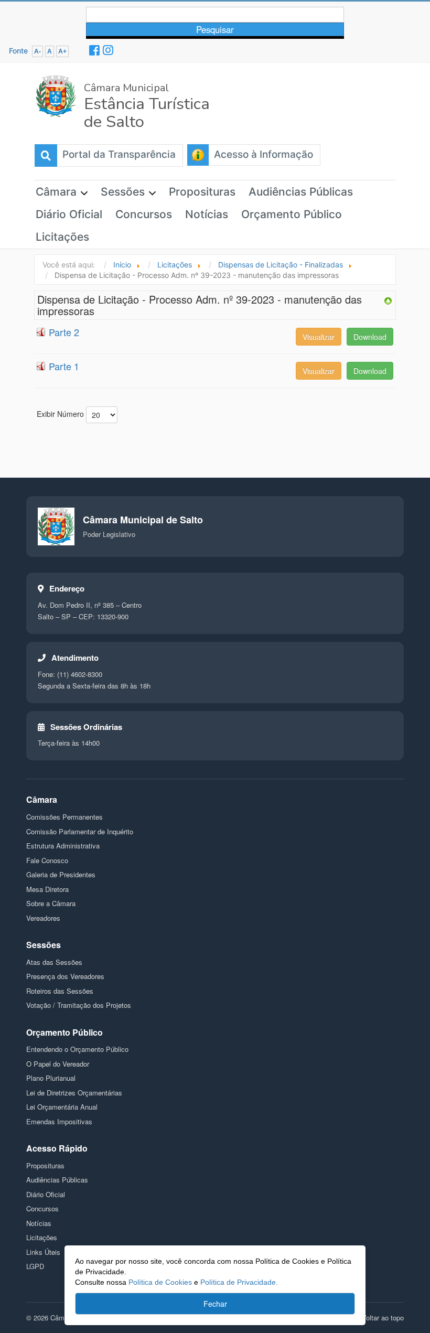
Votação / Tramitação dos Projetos (78, 1005)
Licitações (62, 236)
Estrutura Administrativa (63, 846)
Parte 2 (64, 332)
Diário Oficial (69, 214)
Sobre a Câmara (51, 903)
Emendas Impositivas (59, 1121)
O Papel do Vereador (57, 1064)
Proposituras (202, 191)
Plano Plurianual (51, 1078)
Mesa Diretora (47, 889)
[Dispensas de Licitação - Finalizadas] (388, 299)
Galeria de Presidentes (60, 874)
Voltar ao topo (383, 1318)
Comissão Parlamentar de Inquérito (79, 831)
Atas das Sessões (54, 962)
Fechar (215, 1303)
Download (369, 336)
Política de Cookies (159, 1282)
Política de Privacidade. (239, 1282)
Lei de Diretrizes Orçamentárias (74, 1093)
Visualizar (319, 336)
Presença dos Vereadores (65, 976)
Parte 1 (64, 366)
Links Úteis (43, 1252)
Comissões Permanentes (64, 817)
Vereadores (43, 918)
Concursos (143, 214)
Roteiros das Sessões (59, 991)
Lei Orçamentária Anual (62, 1107)
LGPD (35, 1266)
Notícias (206, 214)
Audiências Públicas (301, 191)
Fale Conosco (47, 860)
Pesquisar (215, 29)
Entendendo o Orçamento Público (77, 1049)
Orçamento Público (291, 214)
